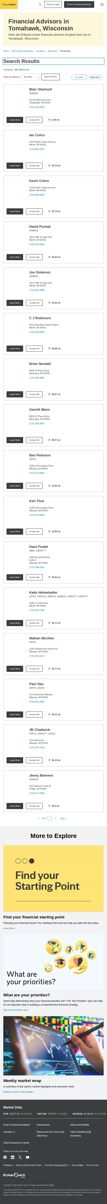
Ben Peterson (40, 455)
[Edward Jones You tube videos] (27, 1157)
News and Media (79, 1124)
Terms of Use (93, 1165)
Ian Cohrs (37, 135)
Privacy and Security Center (29, 1165)
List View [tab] (79, 77)
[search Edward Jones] (40, 4)
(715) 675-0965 (36, 473)
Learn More (15, 120)
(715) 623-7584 (36, 610)
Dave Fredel (38, 547)
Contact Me (34, 120)
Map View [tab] (94, 77)
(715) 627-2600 (36, 793)
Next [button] (62, 818)
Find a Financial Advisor (79, 4)
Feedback (7, 1165)
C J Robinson (40, 318)
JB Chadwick (39, 730)
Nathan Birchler (41, 638)
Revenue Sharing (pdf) (56, 1165)
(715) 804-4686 (36, 290)
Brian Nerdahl (40, 364)
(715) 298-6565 (36, 567)
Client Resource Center (16, 1142)
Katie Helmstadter (43, 592)
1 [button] (50, 818)
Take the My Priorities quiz (16, 1010)
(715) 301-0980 (36, 702)
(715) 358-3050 (36, 378)
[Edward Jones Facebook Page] (5, 1157)
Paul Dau (36, 684)
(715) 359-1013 (36, 656)
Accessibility (77, 1165)
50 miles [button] (28, 77)
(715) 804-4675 (36, 149)
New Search (50, 76)
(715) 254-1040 (36, 747)
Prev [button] (42, 818)
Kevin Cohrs (39, 181)
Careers (9, 1132)
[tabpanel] (53, 452)
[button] (55, 818)
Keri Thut (36, 501)
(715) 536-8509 (36, 332)
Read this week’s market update (18, 1092)
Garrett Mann (39, 409)
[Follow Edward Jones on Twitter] (20, 1157)
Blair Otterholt (40, 89)
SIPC (52, 1185)
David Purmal (40, 226)
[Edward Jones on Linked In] (12, 1157)
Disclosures (43, 1124)
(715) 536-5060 (36, 244)
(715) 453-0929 (36, 107)
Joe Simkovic (40, 272)
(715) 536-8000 (36, 195)
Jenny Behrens (41, 775)
